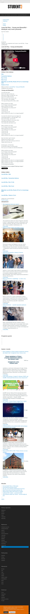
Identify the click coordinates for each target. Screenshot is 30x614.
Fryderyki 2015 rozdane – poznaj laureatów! (12, 492)
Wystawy (3, 540)
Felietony (3, 560)
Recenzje (3, 558)
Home (2, 14)
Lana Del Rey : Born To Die (7, 182)
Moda (2, 580)
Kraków (2, 511)
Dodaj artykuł (6, 19)
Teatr (2, 572)
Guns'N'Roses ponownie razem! (10, 487)
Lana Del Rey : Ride (6, 174)
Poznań (2, 513)
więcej (2, 499)
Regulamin (3, 594)
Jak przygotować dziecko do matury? (11, 204)
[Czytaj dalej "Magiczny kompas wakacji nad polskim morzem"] (16, 235)
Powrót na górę (4, 200)
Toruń (2, 515)
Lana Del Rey (12, 86)
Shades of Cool (5, 84)
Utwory (8, 14)
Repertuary (3, 543)
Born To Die (4, 77)
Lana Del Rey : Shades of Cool (8, 195)
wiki (5, 14)
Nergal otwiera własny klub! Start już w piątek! (13, 491)
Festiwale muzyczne (5, 527)
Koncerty (3, 532)
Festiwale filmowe (4, 528)
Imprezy (2, 530)
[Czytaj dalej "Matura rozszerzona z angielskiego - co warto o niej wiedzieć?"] (16, 288)
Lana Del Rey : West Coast (7, 186)
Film (2, 570)
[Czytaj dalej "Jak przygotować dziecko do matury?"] (16, 212)
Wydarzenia (3, 545)
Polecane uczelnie (4, 599)
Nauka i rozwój (4, 577)
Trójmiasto (3, 516)
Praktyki (2, 595)
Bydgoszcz (3, 510)
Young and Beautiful (20, 86)
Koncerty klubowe (4, 533)
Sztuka (2, 575)
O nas (2, 592)
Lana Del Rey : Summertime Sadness (10, 178)
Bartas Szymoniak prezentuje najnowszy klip (12, 490)
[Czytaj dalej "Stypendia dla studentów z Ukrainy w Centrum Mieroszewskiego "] (16, 261)
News (2, 583)
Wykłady (3, 538)
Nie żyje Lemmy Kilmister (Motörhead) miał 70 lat (13, 488)
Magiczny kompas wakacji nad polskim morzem (13, 227)
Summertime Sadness (6, 76)
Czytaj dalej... (6, 226)
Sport (2, 582)
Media (4, 25)
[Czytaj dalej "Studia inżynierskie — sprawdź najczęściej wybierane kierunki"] (16, 314)
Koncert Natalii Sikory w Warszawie (10, 486)
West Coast (4, 79)
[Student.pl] (15, 7)
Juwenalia (3, 535)
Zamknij (5, 612)
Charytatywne (4, 578)
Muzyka (2, 568)
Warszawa (3, 518)
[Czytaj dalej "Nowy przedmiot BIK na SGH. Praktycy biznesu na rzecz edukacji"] (13, 461)
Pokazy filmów (4, 541)
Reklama (3, 597)
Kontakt (2, 600)
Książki (2, 573)
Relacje (2, 557)
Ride (2, 74)
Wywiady (3, 555)
